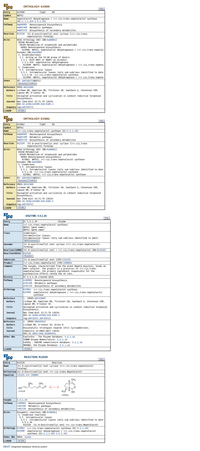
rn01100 (21, 406)
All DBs (21, 110)
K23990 (27, 292)
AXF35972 (27, 178)
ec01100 (27, 283)
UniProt (32, 83)
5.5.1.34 (40, 21)
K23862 (27, 289)
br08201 (51, 412)
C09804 (67, 263)
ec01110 (27, 286)
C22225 (66, 259)
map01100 (22, 27)
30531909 (28, 87)
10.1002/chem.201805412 (42, 333)
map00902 (22, 24)
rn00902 (21, 403)
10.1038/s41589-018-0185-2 (37, 104)
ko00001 (51, 40)
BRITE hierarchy (31, 241)
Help (101, 9)
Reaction (28, 256)
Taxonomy (22, 83)
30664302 (40, 321)
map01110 (22, 30)
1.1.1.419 (27, 21)
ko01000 (36, 52)
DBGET (7, 446)
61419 (28, 437)
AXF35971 (27, 80)
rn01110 (21, 408)
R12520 (21, 33)
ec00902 (27, 280)
